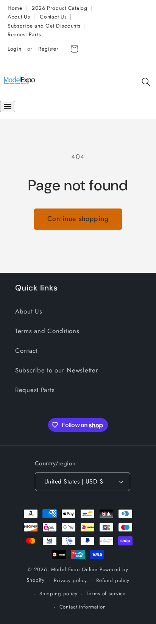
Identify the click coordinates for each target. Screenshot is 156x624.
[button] (146, 82)
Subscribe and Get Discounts (44, 25)
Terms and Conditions (47, 330)
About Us (19, 16)
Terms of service (106, 593)
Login (15, 49)
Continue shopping (78, 219)
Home (15, 8)
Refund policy (112, 580)
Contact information (82, 606)
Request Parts (24, 34)
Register (48, 49)
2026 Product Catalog (59, 8)
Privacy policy (70, 580)
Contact (26, 350)
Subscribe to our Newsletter (56, 370)
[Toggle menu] (7, 106)
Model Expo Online (74, 569)
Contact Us (53, 16)
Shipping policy (58, 593)
